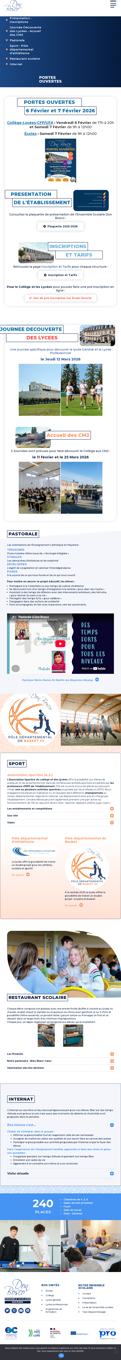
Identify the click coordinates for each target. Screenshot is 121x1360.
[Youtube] (21, 1310)
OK (61, 1355)
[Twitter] (7, 1310)
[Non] (116, 1352)
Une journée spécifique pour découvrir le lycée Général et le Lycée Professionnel (60, 351)
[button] (8, 390)
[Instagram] (14, 1310)
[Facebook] (27, 1310)
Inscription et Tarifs (56, 266)
